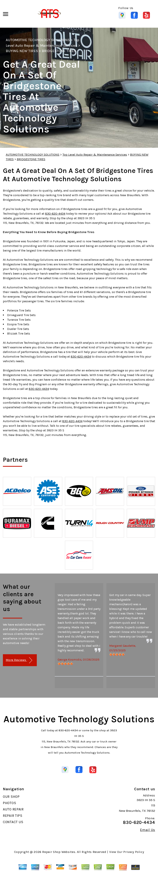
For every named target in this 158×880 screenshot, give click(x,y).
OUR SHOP (11, 796)
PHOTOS (9, 803)
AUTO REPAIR (13, 809)
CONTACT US (13, 822)
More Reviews (16, 660)
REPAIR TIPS (12, 816)
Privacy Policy (133, 852)
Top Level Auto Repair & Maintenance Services (94, 154)
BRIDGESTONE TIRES (59, 51)
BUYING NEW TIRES (22, 51)
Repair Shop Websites (58, 852)
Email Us (147, 830)
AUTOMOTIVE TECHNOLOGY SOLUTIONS (38, 40)
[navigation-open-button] (5, 14)
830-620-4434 (55, 213)
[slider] (65, 663)
